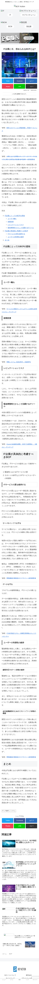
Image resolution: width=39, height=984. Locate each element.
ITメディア (12, 312)
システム (12, 811)
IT (2, 811)
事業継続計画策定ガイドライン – (17, 757)
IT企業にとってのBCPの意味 (15, 216)
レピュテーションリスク (16, 225)
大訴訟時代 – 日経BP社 (23, 362)
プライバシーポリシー (29, 978)
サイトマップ (10, 978)
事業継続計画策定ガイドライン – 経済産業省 (21, 578)
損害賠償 (11, 221)
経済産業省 (32, 757)
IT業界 (7, 811)
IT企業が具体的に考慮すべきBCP (16, 231)
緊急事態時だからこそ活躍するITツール (21, 228)
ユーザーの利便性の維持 (16, 237)
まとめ (7, 240)
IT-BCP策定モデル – (13, 633)
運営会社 (29, 975)
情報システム (11, 362)
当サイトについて (10, 975)
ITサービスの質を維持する (16, 234)
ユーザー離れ (12, 218)
